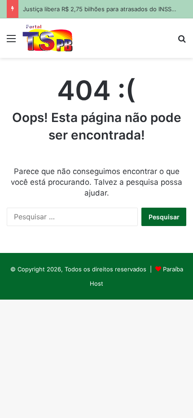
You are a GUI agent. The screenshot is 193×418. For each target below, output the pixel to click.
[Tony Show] (47, 38)
